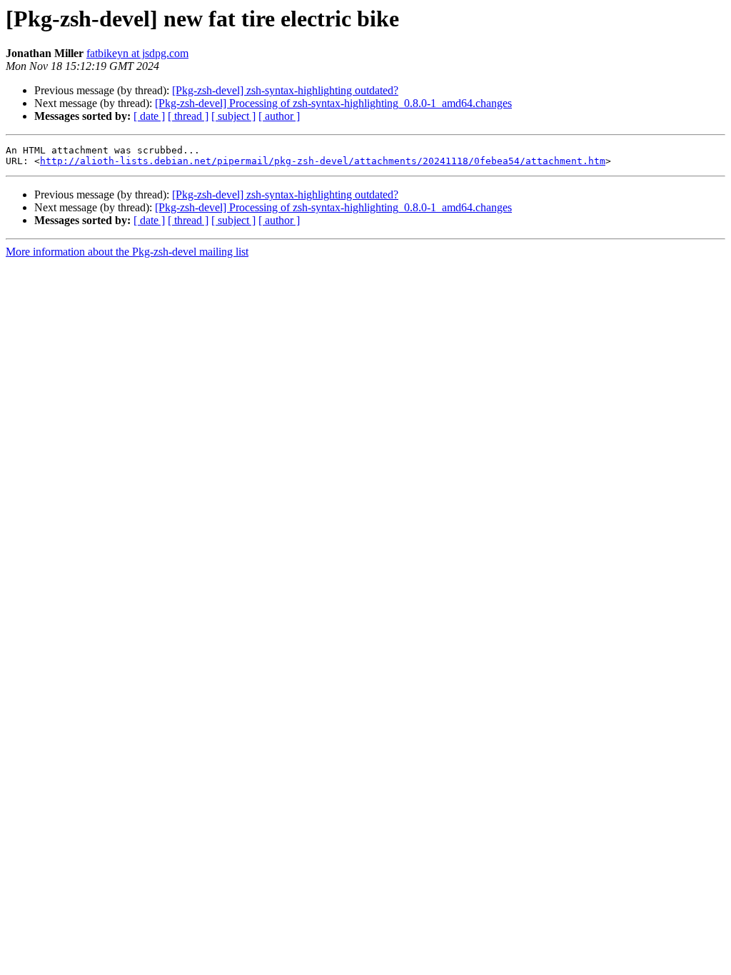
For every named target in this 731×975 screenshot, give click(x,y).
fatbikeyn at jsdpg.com (137, 53)
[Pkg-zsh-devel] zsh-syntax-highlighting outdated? (285, 90)
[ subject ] (233, 116)
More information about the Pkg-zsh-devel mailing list (127, 252)
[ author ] (279, 116)
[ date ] (149, 116)
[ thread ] (188, 116)
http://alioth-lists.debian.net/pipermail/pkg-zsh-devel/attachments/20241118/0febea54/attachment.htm (322, 161)
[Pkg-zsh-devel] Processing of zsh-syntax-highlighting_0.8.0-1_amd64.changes (333, 103)
